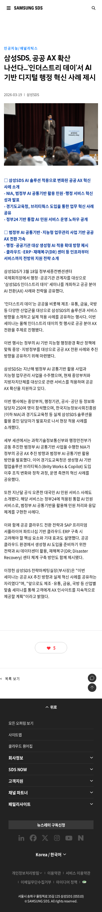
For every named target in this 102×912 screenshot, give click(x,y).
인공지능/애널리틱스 (21, 48)
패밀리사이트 (19, 804)
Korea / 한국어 (48, 854)
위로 (53, 707)
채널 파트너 (18, 792)
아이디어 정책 (66, 882)
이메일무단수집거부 (36, 882)
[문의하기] (92, 678)
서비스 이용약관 (78, 873)
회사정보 (15, 757)
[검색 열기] (93, 8)
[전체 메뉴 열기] (8, 8)
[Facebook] (33, 837)
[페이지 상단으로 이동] (92, 687)
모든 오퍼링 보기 (20, 723)
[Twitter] (45, 837)
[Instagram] (56, 837)
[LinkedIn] (21, 837)
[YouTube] (68, 837)
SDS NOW (17, 769)
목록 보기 (10, 678)
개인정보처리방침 (25, 873)
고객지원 (15, 781)
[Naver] (80, 837)
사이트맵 (15, 734)
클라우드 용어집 (20, 746)
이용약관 (54, 873)
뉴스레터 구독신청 (51, 824)
